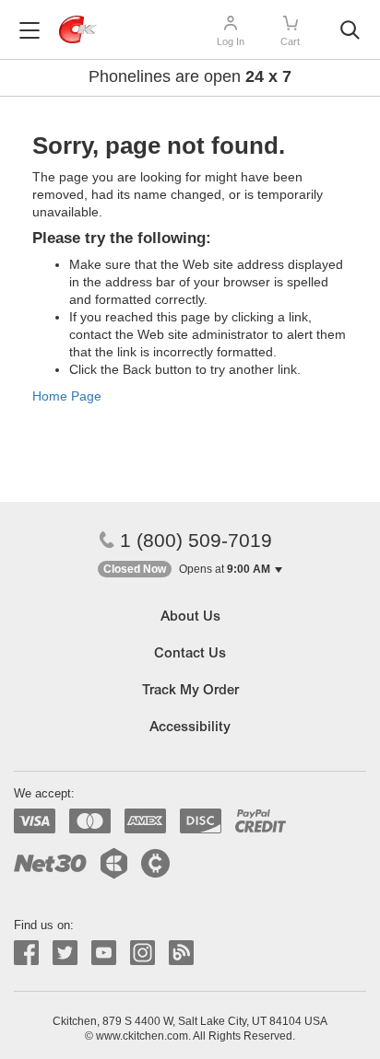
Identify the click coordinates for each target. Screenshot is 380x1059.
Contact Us (190, 654)
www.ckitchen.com (142, 1036)
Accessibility (190, 728)
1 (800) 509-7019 (196, 540)
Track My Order (190, 691)
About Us (190, 617)
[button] (190, 569)
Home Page (66, 396)
